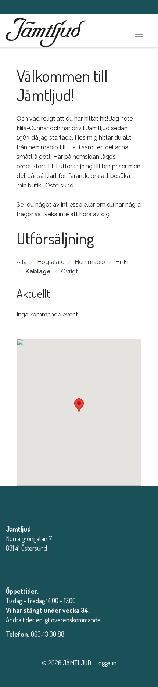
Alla (22, 261)
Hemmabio (90, 261)
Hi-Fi (121, 261)
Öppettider (21, 591)
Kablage (38, 271)
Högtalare (50, 261)
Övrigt (69, 271)
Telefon (17, 634)
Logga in (105, 663)
